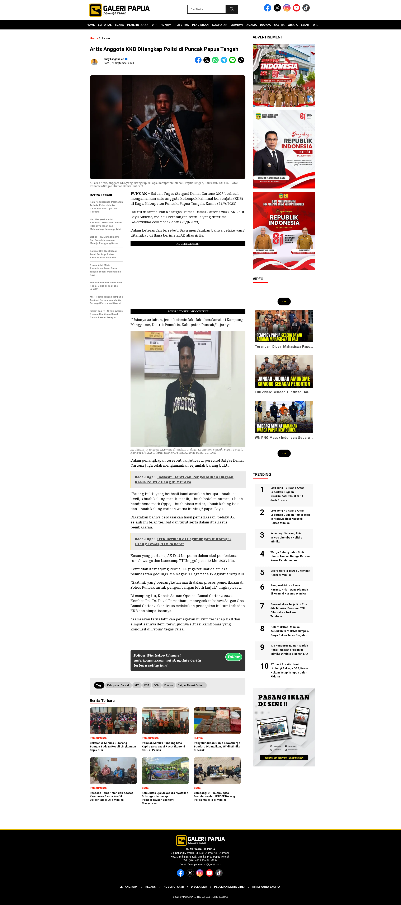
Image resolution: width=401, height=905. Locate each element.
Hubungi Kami (174, 886)
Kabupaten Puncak (118, 685)
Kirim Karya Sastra (266, 886)
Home (91, 24)
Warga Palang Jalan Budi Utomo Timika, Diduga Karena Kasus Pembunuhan (290, 556)
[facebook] (268, 10)
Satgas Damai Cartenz (191, 685)
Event (305, 24)
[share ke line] (233, 62)
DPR (154, 24)
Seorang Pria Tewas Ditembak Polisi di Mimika (290, 573)
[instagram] (287, 10)
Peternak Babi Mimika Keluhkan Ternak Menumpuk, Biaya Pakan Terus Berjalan (289, 631)
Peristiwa (182, 24)
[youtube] (297, 10)
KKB (137, 685)
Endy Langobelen (114, 59)
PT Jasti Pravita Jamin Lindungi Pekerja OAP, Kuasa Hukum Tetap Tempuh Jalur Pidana (289, 670)
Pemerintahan (137, 24)
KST (146, 685)
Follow (234, 657)
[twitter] (278, 10)
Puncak (168, 685)
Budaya (265, 24)
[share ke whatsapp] (216, 62)
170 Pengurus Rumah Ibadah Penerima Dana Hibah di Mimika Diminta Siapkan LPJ (289, 649)
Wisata (293, 24)
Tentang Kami (128, 886)
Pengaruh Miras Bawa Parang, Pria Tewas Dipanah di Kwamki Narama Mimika (289, 589)
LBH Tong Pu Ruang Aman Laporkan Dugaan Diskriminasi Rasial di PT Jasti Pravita (287, 494)
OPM (157, 685)
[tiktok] (306, 10)
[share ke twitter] (207, 62)
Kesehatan (219, 24)
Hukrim (166, 24)
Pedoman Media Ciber (229, 886)
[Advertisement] (106, 388)
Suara (119, 24)
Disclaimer (199, 886)
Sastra (279, 24)
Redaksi (150, 886)
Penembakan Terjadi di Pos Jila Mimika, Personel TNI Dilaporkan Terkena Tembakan (288, 610)
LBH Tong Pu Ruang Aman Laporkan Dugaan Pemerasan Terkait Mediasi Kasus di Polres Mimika (290, 516)
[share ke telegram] (225, 62)
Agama (251, 24)
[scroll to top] (385, 898)
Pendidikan (200, 24)
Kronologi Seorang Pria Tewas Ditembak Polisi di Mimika (286, 537)
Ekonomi (237, 24)
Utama (105, 38)
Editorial (105, 24)
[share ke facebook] (199, 62)
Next (284, 301)
